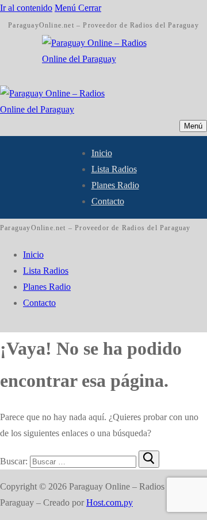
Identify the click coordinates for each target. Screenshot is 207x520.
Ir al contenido (26, 8)
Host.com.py (109, 502)
